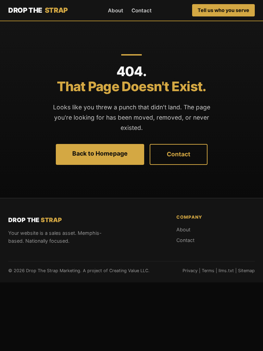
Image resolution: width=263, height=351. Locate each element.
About (115, 10)
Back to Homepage (100, 153)
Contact (142, 10)
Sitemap (246, 270)
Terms (208, 270)
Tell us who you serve (223, 10)
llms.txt (226, 270)
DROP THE (38, 10)
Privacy (190, 270)
